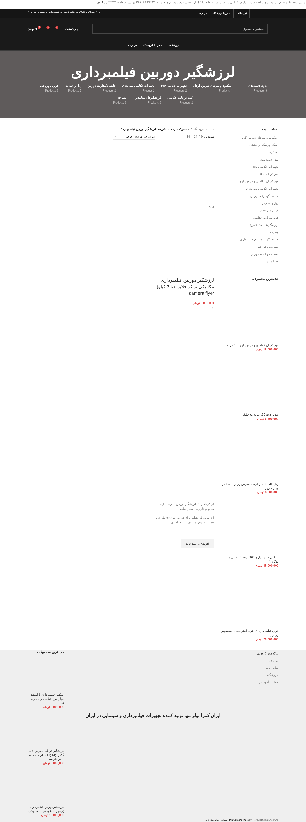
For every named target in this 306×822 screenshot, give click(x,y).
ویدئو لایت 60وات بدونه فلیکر (260, 414)
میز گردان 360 (269, 174)
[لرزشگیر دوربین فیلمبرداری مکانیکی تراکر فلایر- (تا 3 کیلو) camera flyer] (185, 174)
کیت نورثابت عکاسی (265, 217)
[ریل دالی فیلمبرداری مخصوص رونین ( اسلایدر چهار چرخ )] (249, 452)
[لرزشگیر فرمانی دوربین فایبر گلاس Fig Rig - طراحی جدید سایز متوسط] (46, 730)
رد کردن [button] (102, 2)
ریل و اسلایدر (270, 203)
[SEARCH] (97, 29)
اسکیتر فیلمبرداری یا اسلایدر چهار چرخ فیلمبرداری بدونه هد (46, 698)
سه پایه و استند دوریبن (264, 254)
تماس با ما (271, 667)
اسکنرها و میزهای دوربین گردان (258, 137)
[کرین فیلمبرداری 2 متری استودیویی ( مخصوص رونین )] (249, 599)
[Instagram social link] (265, 13)
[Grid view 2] (177, 136)
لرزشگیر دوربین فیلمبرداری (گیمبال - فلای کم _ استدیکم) (46, 809)
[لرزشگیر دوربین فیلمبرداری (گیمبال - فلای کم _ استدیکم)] (46, 786)
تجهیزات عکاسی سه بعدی (262, 188)
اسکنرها (273, 152)
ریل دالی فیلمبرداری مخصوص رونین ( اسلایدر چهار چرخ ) (250, 486)
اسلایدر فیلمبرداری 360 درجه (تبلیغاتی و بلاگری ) (253, 559)
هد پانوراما (272, 261)
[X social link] (270, 13)
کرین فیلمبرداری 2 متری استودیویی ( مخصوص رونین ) (249, 633)
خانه (211, 129)
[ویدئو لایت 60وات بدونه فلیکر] (249, 383)
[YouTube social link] (259, 13)
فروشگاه (199, 129)
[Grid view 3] (170, 136)
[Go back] (240, 72)
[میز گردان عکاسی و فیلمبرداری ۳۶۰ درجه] (249, 314)
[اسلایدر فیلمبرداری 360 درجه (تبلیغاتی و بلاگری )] (249, 526)
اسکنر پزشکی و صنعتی (263, 144)
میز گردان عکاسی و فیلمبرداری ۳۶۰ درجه (252, 345)
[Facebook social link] (275, 13)
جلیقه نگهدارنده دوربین (264, 196)
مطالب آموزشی (268, 682)
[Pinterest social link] (254, 13)
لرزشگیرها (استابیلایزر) (264, 225)
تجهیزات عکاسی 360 (265, 166)
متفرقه (274, 232)
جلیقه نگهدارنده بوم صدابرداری (259, 239)
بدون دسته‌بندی (269, 159)
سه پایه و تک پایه (267, 246)
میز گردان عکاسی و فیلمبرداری (258, 181)
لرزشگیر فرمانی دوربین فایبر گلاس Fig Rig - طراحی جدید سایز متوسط (46, 755)
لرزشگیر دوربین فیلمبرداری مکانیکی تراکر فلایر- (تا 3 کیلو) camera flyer (185, 287)
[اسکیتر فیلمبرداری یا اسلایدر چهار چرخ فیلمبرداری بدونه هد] (46, 675)
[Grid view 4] (164, 136)
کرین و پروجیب (268, 210)
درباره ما (273, 660)
